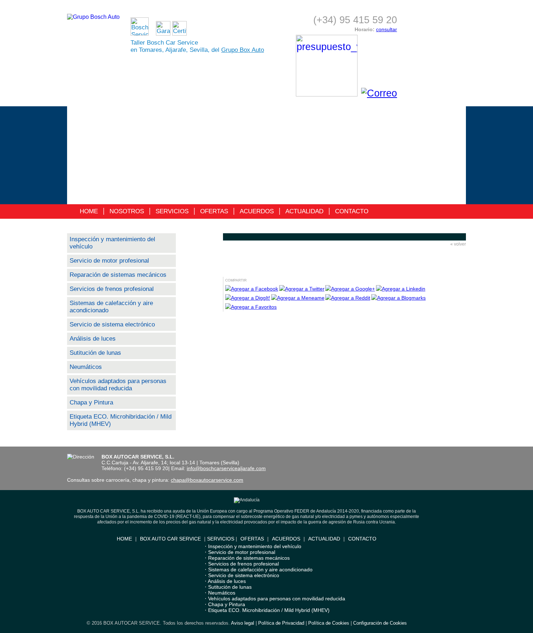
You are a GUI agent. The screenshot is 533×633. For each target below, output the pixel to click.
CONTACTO (351, 211)
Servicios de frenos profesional (112, 288)
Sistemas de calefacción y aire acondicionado (260, 569)
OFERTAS (214, 211)
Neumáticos (86, 366)
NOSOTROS (127, 211)
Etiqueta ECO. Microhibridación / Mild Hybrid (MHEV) (269, 610)
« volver (458, 244)
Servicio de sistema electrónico (112, 324)
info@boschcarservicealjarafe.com (226, 468)
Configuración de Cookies (380, 623)
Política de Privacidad (281, 623)
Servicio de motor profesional (109, 260)
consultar (386, 29)
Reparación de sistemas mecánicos (118, 274)
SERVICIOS (172, 211)
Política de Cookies (328, 623)
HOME (89, 211)
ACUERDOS (257, 211)
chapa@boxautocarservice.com (207, 480)
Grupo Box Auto (242, 49)
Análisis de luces (93, 338)
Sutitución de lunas (95, 352)
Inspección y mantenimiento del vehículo (254, 546)
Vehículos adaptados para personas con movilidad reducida (118, 385)
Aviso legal (242, 623)
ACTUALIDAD (304, 211)
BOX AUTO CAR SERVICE (170, 539)
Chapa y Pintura (91, 402)
